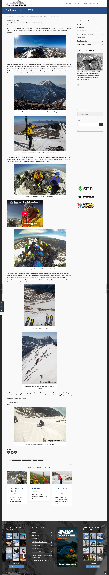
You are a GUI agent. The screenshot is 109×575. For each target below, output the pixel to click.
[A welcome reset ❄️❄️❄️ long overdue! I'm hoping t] (16, 543)
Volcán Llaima (81, 37)
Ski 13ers (40, 460)
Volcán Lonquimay (82, 41)
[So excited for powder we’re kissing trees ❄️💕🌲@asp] (86, 543)
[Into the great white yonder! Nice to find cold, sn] (93, 536)
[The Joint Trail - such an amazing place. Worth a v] (23, 557)
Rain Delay (36, 488)
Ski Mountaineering (52, 16)
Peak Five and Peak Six (84, 44)
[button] (101, 124)
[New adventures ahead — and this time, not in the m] (9, 543)
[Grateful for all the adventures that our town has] (100, 543)
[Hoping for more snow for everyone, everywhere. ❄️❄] (9, 550)
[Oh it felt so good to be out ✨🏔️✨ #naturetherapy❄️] (86, 550)
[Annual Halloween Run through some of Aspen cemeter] (100, 557)
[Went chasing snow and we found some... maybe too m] (16, 536)
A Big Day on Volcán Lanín (85, 34)
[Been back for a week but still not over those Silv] (86, 536)
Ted (24, 16)
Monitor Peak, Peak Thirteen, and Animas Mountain (41, 556)
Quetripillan (80, 27)
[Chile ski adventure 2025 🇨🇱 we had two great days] (16, 557)
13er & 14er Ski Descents (34, 16)
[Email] (15, 452)
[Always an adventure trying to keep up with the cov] (16, 550)
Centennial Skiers (26, 460)
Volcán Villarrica (82, 31)
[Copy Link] (8, 452)
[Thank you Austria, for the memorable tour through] (9, 536)
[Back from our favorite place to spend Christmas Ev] (23, 543)
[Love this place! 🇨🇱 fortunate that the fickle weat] (9, 557)
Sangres (44, 16)
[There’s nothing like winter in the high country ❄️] (100, 536)
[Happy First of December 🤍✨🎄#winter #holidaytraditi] (93, 557)
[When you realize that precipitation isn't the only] (23, 550)
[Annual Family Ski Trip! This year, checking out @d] (93, 543)
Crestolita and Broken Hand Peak (41, 560)
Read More (86, 79)
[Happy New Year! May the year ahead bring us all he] (93, 550)
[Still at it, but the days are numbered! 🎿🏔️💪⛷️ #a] (23, 536)
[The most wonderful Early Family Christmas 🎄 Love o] (86, 557)
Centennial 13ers (16, 460)
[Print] (12, 452)
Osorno (79, 24)
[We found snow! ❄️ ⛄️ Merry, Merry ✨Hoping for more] (100, 550)
